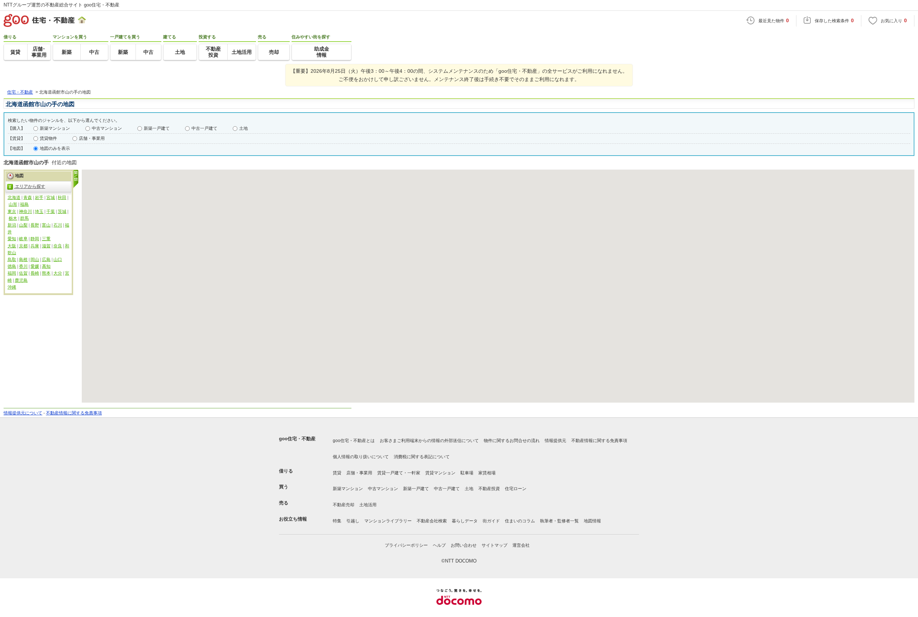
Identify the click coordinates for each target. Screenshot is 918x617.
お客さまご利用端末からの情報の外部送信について (429, 440)
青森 (27, 197)
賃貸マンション (440, 472)
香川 (23, 266)
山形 (13, 204)
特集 (337, 520)
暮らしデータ (465, 520)
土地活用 (368, 504)
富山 (46, 225)
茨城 (62, 211)
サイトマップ (494, 545)
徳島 (12, 266)
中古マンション (107, 128)
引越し (352, 520)
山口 (57, 259)
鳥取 (12, 259)
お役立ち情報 (293, 519)
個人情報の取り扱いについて (361, 456)
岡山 (34, 259)
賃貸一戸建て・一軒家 (398, 472)
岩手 (39, 197)
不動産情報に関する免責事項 (74, 413)
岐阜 (23, 238)
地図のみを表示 (55, 148)
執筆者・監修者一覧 (559, 520)
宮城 (50, 197)
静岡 (34, 238)
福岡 (12, 273)
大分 (57, 273)
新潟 (12, 225)
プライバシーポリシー (406, 545)
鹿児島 (21, 280)
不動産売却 (343, 504)
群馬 (24, 218)
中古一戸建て (204, 128)
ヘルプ (439, 545)
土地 (243, 128)
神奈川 (25, 211)
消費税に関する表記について (422, 456)
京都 (23, 245)
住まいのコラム (520, 520)
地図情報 (592, 520)
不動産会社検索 (432, 520)
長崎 (34, 273)
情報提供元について (23, 413)
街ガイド (491, 520)
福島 (24, 204)
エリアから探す (29, 186)
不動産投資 (489, 488)
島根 (23, 259)
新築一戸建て (157, 128)
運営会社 (521, 545)
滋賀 (46, 245)
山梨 (23, 225)
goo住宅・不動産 (297, 438)
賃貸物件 (48, 138)
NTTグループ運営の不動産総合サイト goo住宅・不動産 (61, 5)
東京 (12, 211)
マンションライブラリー (388, 520)
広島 (46, 259)
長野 (34, 225)
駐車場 (466, 472)
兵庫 (34, 245)
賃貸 (337, 472)
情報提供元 (555, 440)
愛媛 (34, 266)
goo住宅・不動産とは (354, 440)
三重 (46, 238)
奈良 (57, 245)
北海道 (14, 197)
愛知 (12, 238)
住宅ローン (515, 488)
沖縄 (12, 287)
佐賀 (23, 273)
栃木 (13, 218)
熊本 (46, 273)
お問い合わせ (464, 545)
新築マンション (55, 128)
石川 (57, 225)
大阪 (12, 245)
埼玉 (39, 211)
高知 (46, 266)
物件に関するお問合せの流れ (512, 440)
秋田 (62, 197)
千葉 (50, 211)
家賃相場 (487, 472)
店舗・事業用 (92, 138)
